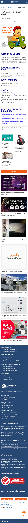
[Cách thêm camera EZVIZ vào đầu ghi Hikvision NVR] (14, 237)
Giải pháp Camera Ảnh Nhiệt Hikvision (9, 465)
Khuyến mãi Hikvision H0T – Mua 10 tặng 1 (12, 340)
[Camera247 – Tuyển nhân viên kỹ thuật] (14, 269)
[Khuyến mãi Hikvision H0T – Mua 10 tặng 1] (14, 338)
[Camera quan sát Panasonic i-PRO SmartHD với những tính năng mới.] (14, 211)
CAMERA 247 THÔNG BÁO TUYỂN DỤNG (5, 145)
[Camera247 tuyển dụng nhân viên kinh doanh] (20, 144)
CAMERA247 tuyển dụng (11, 7)
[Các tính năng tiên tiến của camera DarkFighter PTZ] (14, 290)
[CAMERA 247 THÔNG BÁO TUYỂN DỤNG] (7, 140)
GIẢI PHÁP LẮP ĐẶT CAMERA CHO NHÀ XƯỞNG (12, 461)
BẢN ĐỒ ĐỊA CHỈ (7, 499)
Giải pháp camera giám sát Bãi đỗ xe (9, 458)
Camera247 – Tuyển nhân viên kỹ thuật (11, 271)
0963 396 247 (9, 507)
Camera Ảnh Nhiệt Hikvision (7, 469)
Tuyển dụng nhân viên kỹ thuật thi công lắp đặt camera (13, 464)
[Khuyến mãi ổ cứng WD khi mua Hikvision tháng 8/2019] (14, 190)
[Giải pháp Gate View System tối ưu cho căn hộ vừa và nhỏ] (14, 313)
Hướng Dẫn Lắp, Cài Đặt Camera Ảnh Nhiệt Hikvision (13, 467)
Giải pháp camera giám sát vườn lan (9, 459)
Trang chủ (3, 7)
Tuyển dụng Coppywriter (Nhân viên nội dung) (7, 163)
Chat (24, 521)
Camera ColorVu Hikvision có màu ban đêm (11, 462)
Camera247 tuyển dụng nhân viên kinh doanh (19, 148)
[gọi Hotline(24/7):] (11, 521)
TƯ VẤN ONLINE (21, 499)
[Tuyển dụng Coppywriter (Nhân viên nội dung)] (7, 158)
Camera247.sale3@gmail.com (10, 505)
